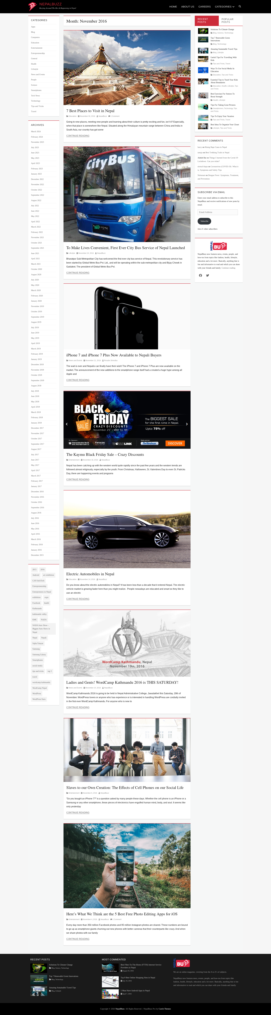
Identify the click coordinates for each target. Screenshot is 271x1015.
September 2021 (37, 248)
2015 (34, 570)
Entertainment (74, 460)
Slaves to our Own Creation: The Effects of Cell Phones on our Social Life (124, 787)
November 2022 (37, 184)
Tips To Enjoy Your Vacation (222, 116)
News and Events (75, 360)
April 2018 (35, 407)
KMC (34, 620)
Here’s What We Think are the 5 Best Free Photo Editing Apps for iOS (122, 913)
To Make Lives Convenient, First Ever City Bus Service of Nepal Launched (125, 247)
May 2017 (35, 465)
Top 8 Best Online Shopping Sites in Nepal (138, 978)
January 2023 (36, 174)
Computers (35, 37)
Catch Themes (165, 1009)
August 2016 (36, 513)
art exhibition (48, 575)
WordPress (36, 693)
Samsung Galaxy (39, 655)
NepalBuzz (50, 4)
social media (37, 666)
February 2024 (37, 137)
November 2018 (37, 370)
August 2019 (36, 322)
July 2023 (35, 147)
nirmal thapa (203, 166)
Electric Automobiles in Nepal (90, 573)
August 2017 (36, 449)
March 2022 (36, 227)
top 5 (50, 671)
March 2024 (36, 131)
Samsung (36, 649)
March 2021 (36, 264)
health (46, 603)
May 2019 (35, 338)
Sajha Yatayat (37, 643)
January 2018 (36, 423)
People (33, 80)
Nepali (43, 638)
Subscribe (204, 221)
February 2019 (37, 354)
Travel (33, 111)
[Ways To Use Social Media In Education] (203, 70)
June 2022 (35, 211)
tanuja (200, 153)
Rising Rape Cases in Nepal (216, 147)
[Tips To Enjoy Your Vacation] (203, 117)
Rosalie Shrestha (110, 360)
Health (33, 64)
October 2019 (36, 312)
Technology (35, 101)
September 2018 (37, 380)
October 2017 (36, 439)
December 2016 (37, 492)
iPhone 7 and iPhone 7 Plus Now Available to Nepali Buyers (113, 355)
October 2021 (36, 243)
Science (34, 85)
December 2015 (37, 555)
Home (173, 6)
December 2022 (37, 179)
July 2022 (35, 206)
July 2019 (35, 327)
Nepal (34, 638)
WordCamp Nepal (39, 688)
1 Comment (115, 116)
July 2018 (35, 391)
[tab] (207, 21)
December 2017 (37, 428)
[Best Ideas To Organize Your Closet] (203, 126)
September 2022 (37, 195)
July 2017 (35, 455)
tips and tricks (38, 671)
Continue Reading (77, 136)
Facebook (36, 603)
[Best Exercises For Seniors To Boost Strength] (203, 95)
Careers (204, 6)
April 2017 (35, 470)
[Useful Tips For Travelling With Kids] (203, 59)
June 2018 (35, 396)
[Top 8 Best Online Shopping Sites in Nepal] (110, 982)
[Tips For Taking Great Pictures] (203, 106)
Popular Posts (228, 20)
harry (200, 147)
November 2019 (37, 306)
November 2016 (37, 497)
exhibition (36, 597)
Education (73, 116)
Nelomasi (201, 175)
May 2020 (35, 285)
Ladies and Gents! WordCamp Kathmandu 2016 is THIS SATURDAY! (122, 682)
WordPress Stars (38, 699)
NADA (44, 620)
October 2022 (36, 190)
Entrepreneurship (38, 53)
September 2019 (37, 317)
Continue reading (228, 268)
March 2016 (36, 539)
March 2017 (36, 476)
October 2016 (36, 502)
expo (46, 597)
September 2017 (37, 444)
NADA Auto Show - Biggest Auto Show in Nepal (41, 628)
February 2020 (37, 296)
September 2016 (37, 508)
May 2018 (35, 402)
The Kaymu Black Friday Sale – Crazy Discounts (105, 454)
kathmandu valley (39, 614)
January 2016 (36, 550)
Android (35, 575)
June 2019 (35, 333)
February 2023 (37, 169)
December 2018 (37, 364)
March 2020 (36, 290)
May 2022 (35, 216)
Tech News (35, 96)
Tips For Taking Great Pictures (223, 105)
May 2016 (35, 529)
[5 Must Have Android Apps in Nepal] (110, 994)
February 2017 (37, 481)
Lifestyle (72, 253)
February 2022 (37, 232)
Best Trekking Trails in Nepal (217, 153)
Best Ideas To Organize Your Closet (225, 125)
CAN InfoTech (38, 581)
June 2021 (35, 253)
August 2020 (36, 275)
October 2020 (36, 269)
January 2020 (36, 301)
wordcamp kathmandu (41, 682)
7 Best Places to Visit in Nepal (90, 110)
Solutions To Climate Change (222, 29)
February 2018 (37, 417)
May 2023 (35, 158)
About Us (187, 6)
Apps (33, 27)
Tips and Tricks (37, 106)
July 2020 (35, 280)
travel (34, 677)
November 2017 (37, 433)
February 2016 (37, 545)
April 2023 (35, 163)
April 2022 (35, 222)
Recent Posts (203, 20)
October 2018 (36, 375)
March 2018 (36, 412)
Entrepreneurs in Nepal (41, 592)
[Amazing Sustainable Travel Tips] (203, 50)
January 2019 (36, 359)
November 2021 (37, 237)
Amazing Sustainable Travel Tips (224, 49)
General (34, 58)
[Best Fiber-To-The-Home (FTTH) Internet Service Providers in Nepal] (110, 968)
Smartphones (36, 90)
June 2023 (35, 153)
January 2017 (36, 486)
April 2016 (35, 534)
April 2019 (35, 343)
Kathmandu (37, 608)
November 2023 (37, 142)
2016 (42, 570)
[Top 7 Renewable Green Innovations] (203, 39)
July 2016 (35, 518)
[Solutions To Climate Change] (203, 31)
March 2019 (36, 349)
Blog (33, 32)
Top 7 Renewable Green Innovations (63, 976)
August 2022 (36, 200)
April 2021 (35, 259)
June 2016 (35, 523)
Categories (223, 6)
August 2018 (36, 386)
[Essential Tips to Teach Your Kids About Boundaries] (203, 81)
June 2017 (35, 460)
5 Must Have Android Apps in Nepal (135, 991)
